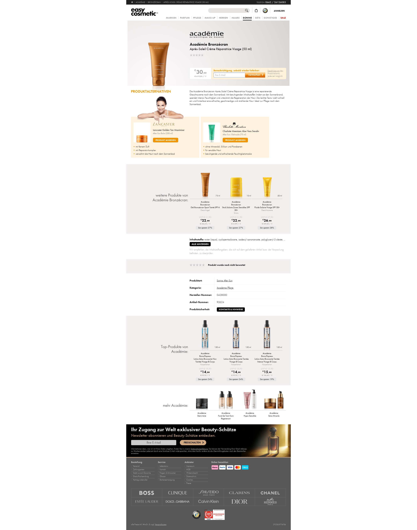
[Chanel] (270, 493)
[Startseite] (132, 2)
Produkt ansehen (165, 140)
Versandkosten (160, 524)
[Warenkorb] (256, 10)
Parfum (185, 18)
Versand (136, 466)
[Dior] (239, 501)
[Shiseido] (208, 493)
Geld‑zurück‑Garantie (142, 473)
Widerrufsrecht (192, 473)
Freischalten (192, 442)
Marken (171, 18)
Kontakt (163, 469)
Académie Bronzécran (209, 44)
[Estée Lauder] (146, 501)
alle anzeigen (200, 244)
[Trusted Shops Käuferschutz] (265, 10)
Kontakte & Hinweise (231, 309)
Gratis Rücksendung (141, 476)
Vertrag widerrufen (140, 479)
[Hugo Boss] (146, 493)
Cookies (189, 479)
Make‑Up (210, 18)
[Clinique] (177, 493)
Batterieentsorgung (167, 479)
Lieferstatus (164, 466)
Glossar (163, 476)
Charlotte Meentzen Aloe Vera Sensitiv (241, 131)
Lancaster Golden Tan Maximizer (168, 130)
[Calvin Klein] (208, 501)
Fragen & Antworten (168, 473)
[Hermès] (270, 501)
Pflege (197, 18)
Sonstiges (270, 18)
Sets (257, 18)
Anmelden (279, 11)
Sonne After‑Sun (224, 280)
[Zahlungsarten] (248, 467)
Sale (283, 18)
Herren (223, 18)
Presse (188, 483)
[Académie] (209, 34)
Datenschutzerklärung (199, 449)
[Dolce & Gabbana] (177, 501)
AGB (188, 469)
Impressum (190, 466)
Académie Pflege (225, 287)
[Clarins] (239, 493)
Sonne (247, 18)
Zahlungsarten (138, 469)
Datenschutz (191, 476)
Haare (236, 18)
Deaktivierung (274, 70)
